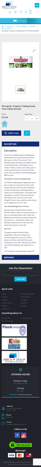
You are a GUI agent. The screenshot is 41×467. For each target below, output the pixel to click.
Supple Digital (20, 462)
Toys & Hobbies (21, 26)
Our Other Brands (8, 321)
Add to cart (13, 133)
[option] (20, 20)
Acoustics (24, 303)
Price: (4, 114)
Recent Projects (25, 297)
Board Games (6, 29)
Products (10, 26)
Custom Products (8, 303)
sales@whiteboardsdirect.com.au (16, 424)
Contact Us (6, 309)
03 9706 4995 (9, 417)
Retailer (5, 306)
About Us (5, 297)
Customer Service (26, 318)
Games (32, 26)
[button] (27, 133)
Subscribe (20, 279)
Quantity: (28, 114)
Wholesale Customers (27, 294)
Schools (23, 306)
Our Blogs (24, 300)
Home (4, 294)
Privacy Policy (7, 318)
